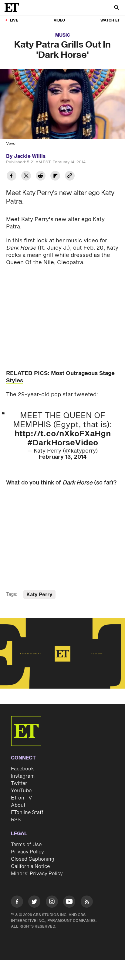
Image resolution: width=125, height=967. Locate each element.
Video (59, 20)
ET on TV (21, 798)
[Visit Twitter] (34, 903)
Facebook (22, 769)
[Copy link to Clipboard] (69, 176)
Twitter (19, 783)
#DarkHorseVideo (62, 443)
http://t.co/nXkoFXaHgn (63, 434)
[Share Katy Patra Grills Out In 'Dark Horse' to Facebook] (11, 176)
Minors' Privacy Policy (37, 873)
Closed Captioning (32, 859)
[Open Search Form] (116, 8)
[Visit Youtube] (69, 902)
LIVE (14, 20)
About (18, 805)
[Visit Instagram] (52, 903)
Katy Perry (39, 595)
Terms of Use (26, 844)
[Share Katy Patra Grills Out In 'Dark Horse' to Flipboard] (55, 176)
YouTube (21, 790)
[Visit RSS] (87, 903)
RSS (16, 819)
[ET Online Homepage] (14, 7)
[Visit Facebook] (17, 903)
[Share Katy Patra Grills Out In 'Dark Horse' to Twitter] (26, 176)
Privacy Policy (27, 852)
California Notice (30, 866)
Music (62, 35)
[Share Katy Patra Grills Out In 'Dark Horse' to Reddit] (40, 176)
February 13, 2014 (63, 457)
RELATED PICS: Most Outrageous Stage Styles (60, 377)
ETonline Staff (27, 812)
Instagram (23, 776)
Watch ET (110, 20)
